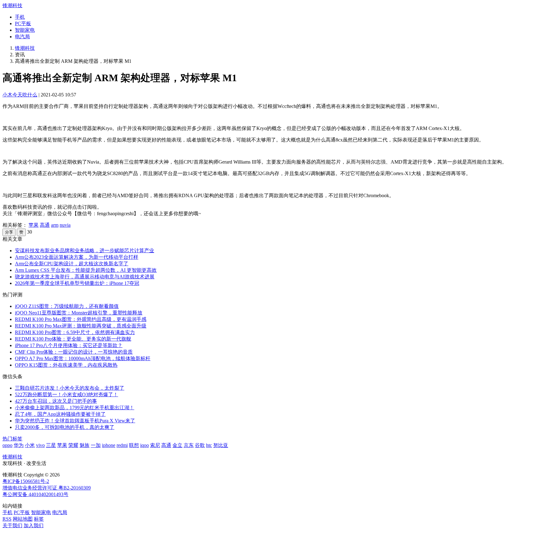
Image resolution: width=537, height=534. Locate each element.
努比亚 (220, 445)
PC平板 (23, 23)
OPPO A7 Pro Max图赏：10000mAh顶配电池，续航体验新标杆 (82, 358)
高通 (45, 225)
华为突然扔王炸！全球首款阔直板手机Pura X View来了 (75, 420)
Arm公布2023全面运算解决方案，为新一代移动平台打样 (76, 257)
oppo (7, 445)
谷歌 (200, 445)
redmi (122, 445)
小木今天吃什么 (19, 94)
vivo (40, 445)
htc (209, 445)
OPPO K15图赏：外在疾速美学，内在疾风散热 (66, 365)
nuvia (65, 225)
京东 (189, 445)
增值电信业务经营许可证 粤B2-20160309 (46, 487)
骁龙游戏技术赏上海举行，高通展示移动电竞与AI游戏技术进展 (84, 276)
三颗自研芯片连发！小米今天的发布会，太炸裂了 (69, 388)
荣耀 (73, 445)
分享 (9, 232)
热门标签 (12, 438)
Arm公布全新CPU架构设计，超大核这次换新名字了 (71, 263)
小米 (30, 445)
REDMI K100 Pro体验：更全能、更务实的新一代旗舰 (73, 338)
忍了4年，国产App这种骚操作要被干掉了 (60, 414)
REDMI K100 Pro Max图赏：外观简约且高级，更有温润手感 (80, 319)
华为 (19, 445)
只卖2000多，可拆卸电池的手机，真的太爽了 (64, 427)
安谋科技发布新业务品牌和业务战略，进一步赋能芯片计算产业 (84, 250)
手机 (20, 17)
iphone (108, 445)
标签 (39, 519)
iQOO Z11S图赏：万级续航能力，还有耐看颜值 (67, 306)
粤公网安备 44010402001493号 (35, 494)
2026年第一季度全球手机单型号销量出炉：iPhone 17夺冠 (77, 283)
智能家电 (25, 30)
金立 (177, 445)
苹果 (34, 225)
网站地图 (23, 519)
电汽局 (22, 36)
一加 (96, 445)
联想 (134, 445)
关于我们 (12, 525)
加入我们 (34, 525)
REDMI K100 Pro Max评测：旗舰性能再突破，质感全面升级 (80, 325)
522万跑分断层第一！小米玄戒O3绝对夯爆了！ (66, 394)
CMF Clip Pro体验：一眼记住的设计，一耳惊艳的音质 (74, 352)
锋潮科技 (12, 5)
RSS (6, 519)
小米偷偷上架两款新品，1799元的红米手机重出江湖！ (74, 407)
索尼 (155, 445)
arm (54, 225)
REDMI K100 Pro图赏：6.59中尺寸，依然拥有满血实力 (75, 332)
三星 (51, 445)
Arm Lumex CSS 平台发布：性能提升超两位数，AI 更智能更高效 (86, 270)
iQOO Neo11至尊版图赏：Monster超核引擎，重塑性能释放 (78, 312)
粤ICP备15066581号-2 (25, 481)
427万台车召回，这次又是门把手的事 (56, 401)
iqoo (144, 445)
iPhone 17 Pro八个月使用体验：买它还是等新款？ (68, 345)
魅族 (85, 445)
